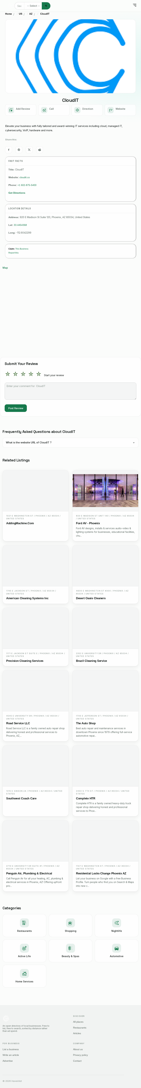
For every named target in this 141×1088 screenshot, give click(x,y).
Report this (13, 253)
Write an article (11, 1055)
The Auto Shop (86, 723)
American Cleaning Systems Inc (27, 598)
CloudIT (45, 13)
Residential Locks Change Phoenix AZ (101, 873)
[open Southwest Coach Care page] (35, 766)
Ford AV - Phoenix (88, 523)
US (20, 13)
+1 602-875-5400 (27, 185)
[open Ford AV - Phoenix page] (105, 490)
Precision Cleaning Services (24, 661)
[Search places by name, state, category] (46, 5)
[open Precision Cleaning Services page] (35, 628)
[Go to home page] (11, 5)
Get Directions (16, 192)
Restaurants (79, 1027)
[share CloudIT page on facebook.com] (8, 149)
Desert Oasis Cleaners (91, 598)
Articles (77, 1033)
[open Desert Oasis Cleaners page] (105, 565)
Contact (77, 1060)
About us (78, 1049)
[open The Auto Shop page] (105, 690)
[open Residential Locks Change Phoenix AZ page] (105, 840)
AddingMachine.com (20, 523)
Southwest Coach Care (21, 798)
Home (8, 13)
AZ (30, 13)
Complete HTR (85, 798)
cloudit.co (24, 177)
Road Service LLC (18, 723)
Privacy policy (80, 1055)
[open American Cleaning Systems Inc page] (35, 565)
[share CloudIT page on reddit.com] (39, 149)
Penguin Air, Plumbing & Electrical (29, 873)
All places (78, 1021)
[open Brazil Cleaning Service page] (105, 628)
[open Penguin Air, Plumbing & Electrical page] (35, 840)
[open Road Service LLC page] (35, 690)
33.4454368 (20, 225)
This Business (21, 249)
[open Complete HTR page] (105, 766)
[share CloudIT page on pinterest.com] (18, 149)
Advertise (8, 1060)
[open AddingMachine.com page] (35, 490)
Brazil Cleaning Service (91, 661)
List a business (11, 1049)
